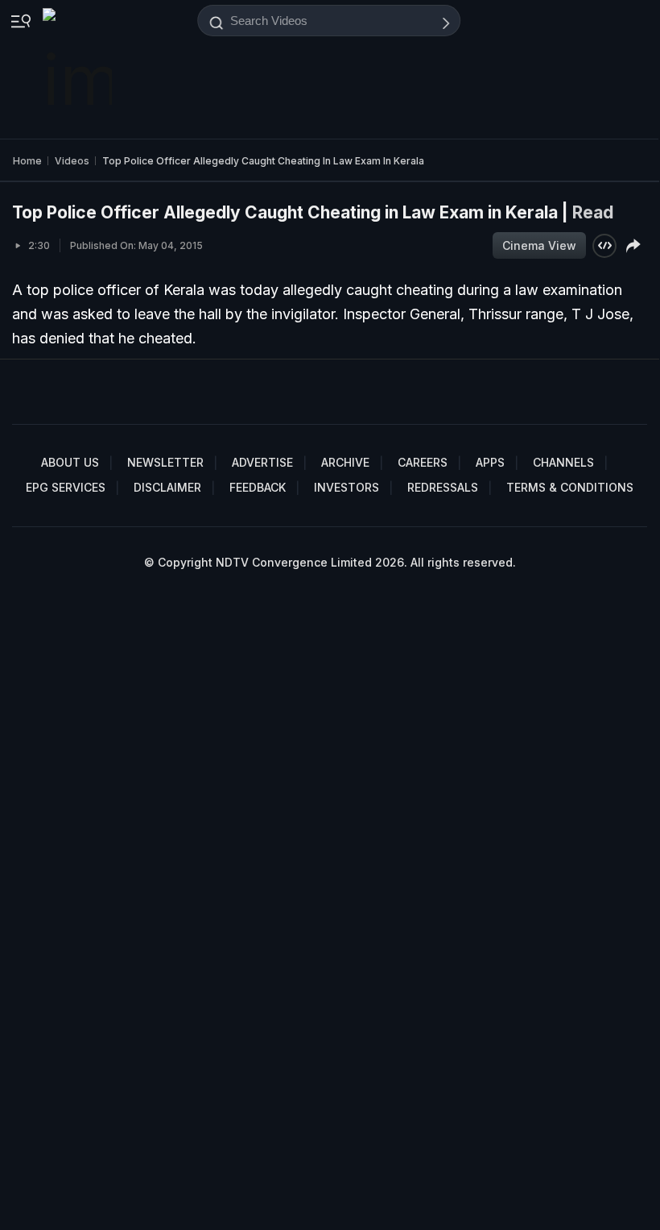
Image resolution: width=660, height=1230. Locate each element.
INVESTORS (346, 487)
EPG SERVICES (65, 487)
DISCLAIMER (167, 487)
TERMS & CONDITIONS (569, 487)
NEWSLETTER (165, 462)
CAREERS (423, 462)
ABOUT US (70, 462)
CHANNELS (563, 462)
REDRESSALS (442, 487)
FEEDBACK (257, 487)
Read (592, 212)
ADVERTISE (262, 462)
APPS (490, 462)
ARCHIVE (345, 462)
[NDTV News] (79, 69)
